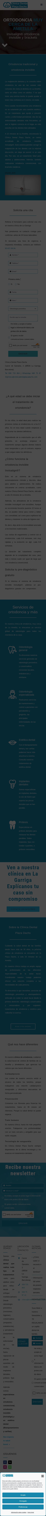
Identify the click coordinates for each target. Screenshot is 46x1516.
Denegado (23, 1501)
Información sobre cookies (18, 1512)
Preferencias (23, 1507)
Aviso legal (30, 1512)
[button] (43, 1476)
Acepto (23, 1495)
